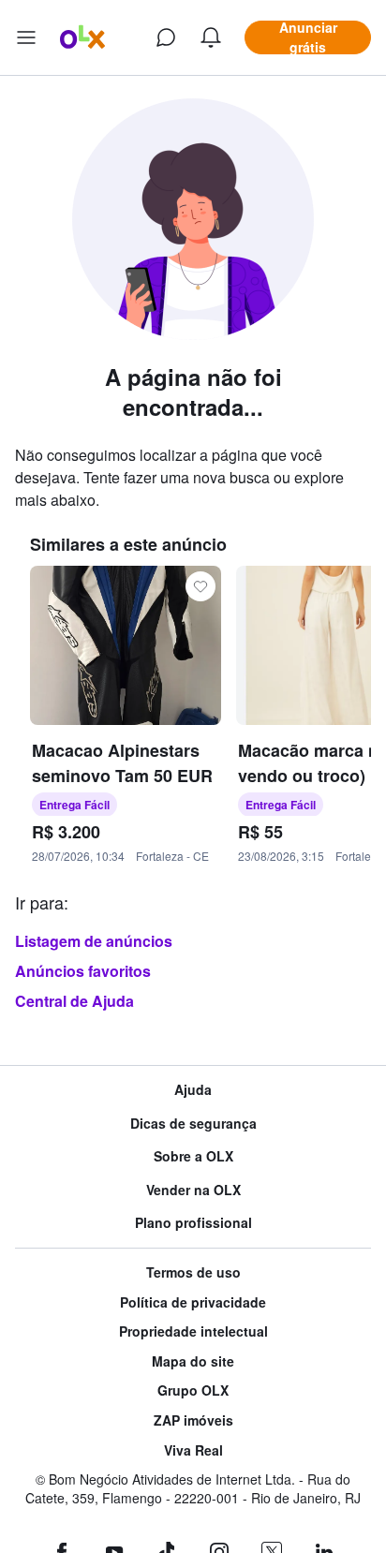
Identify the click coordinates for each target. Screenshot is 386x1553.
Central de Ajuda (74, 1001)
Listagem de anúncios (93, 941)
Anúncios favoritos (83, 971)
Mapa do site (193, 1361)
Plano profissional (193, 1223)
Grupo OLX (193, 1390)
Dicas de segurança (193, 1123)
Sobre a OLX (193, 1156)
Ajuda (193, 1090)
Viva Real (193, 1450)
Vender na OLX (193, 1190)
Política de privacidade (193, 1302)
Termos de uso (193, 1272)
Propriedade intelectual (193, 1331)
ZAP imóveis (193, 1420)
